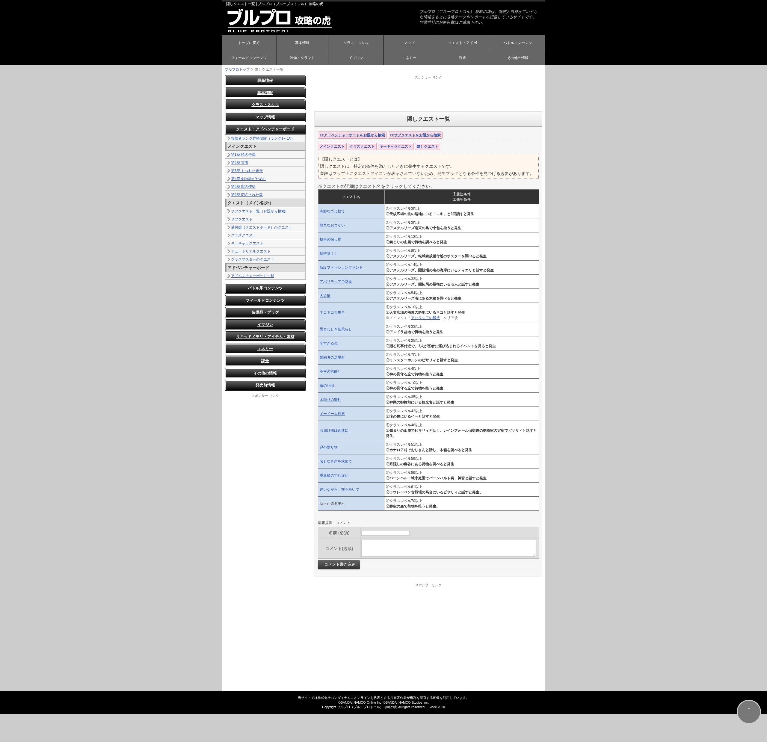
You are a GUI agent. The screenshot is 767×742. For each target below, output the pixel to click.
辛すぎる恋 (329, 343)
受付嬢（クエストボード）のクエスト (261, 227)
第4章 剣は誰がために (248, 179)
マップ (409, 43)
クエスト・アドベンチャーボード (265, 129)
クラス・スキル (356, 43)
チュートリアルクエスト (251, 251)
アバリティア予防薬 (336, 281)
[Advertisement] (428, 93)
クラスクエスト (362, 146)
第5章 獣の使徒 (243, 187)
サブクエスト (242, 219)
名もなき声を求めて (336, 461)
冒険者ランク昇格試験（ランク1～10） (263, 138)
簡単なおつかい (332, 225)
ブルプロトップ (237, 69)
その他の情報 (518, 58)
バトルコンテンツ (517, 43)
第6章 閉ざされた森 (247, 195)
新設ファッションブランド (341, 267)
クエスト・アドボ (462, 43)
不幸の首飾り (330, 371)
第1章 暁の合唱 (243, 154)
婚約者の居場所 (332, 357)
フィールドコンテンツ (249, 58)
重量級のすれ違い (334, 475)
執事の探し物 (330, 239)
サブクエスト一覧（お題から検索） (260, 211)
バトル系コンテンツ (265, 288)
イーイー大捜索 (332, 414)
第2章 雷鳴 (239, 163)
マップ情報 (265, 117)
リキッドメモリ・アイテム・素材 (265, 336)
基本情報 (302, 43)
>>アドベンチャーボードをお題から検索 (352, 135)
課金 (462, 58)
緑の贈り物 (329, 447)
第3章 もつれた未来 (247, 171)
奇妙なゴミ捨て (332, 211)
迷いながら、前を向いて (339, 489)
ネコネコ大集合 (332, 312)
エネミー (409, 58)
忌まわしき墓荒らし (336, 329)
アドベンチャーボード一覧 (252, 276)
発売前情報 (265, 385)
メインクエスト (332, 146)
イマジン (356, 58)
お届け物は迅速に (334, 430)
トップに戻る (249, 43)
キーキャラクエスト (396, 146)
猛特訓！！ (329, 253)
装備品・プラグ (265, 312)
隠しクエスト (427, 146)
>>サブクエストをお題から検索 (415, 135)
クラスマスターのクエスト (252, 259)
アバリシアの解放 (425, 318)
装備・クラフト (302, 58)
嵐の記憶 (327, 385)
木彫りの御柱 (330, 400)
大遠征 (325, 296)
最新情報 (265, 80)
